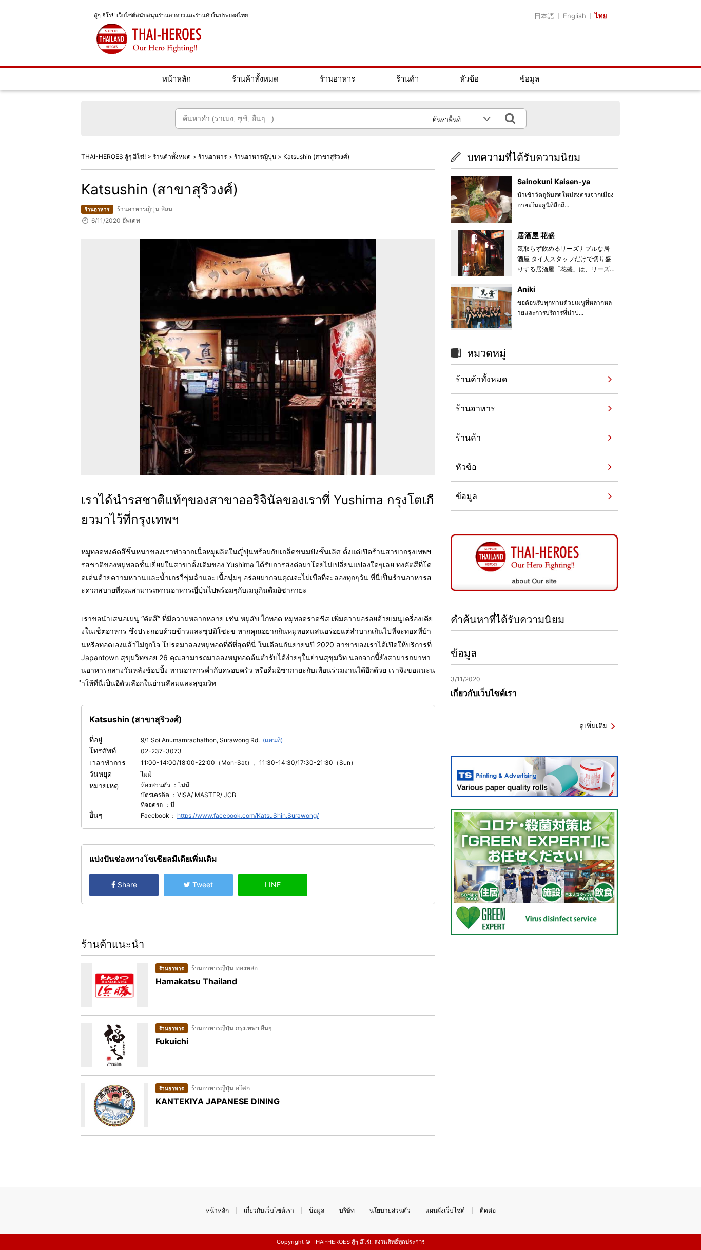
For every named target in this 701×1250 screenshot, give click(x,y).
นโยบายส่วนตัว (390, 1210)
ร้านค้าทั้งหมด (255, 79)
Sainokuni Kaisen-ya (553, 181)
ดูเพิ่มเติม (593, 725)
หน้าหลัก (176, 79)
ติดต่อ (488, 1210)
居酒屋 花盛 (536, 235)
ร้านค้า (407, 79)
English (574, 16)
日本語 (544, 16)
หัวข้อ (469, 79)
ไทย (601, 16)
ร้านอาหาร (337, 79)
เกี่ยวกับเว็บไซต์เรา (269, 1210)
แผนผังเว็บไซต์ (445, 1210)
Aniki (526, 289)
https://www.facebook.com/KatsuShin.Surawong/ (248, 815)
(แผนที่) (273, 740)
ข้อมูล (529, 79)
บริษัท (347, 1210)
